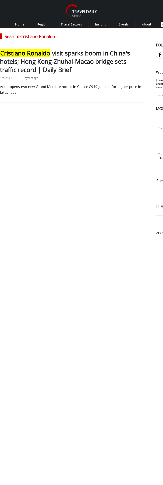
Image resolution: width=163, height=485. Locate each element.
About (146, 24)
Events (124, 24)
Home (19, 24)
